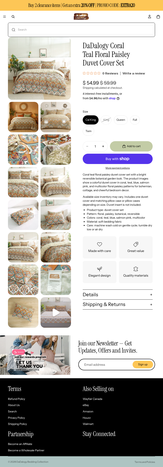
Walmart (88, 424)
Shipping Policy (17, 424)
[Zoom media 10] (23, 247)
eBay (86, 405)
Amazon (88, 411)
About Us (14, 405)
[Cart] (158, 16)
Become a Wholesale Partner (26, 450)
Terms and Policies (145, 461)
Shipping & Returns (104, 304)
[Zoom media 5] (56, 149)
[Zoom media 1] (39, 68)
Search (12, 411)
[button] (81, 29)
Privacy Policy (16, 418)
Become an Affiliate (20, 444)
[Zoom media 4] (23, 149)
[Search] (13, 16)
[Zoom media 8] (23, 215)
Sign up (142, 364)
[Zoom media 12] (23, 280)
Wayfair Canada (92, 399)
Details (90, 294)
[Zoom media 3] (56, 117)
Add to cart (134, 146)
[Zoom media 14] (23, 312)
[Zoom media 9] (56, 215)
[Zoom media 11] (56, 247)
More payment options (118, 168)
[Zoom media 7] (56, 182)
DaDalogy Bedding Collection (32, 461)
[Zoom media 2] (23, 117)
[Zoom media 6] (23, 182)
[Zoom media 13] (56, 280)
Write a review (133, 73)
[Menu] (4, 16)
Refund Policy (16, 399)
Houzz (87, 418)
